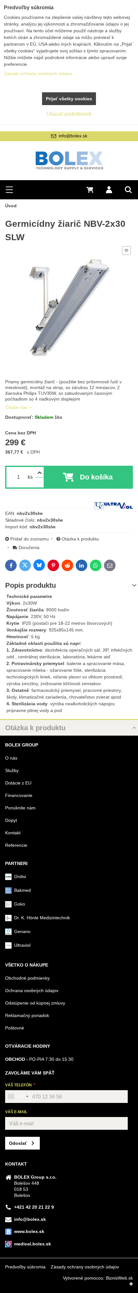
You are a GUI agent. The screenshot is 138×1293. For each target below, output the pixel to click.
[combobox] (17, 1096)
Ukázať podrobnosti (69, 114)
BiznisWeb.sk (119, 1278)
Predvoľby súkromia (25, 1266)
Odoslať (18, 1143)
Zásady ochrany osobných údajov (85, 1266)
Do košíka (96, 477)
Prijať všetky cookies (69, 98)
